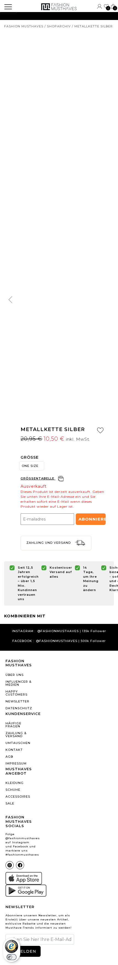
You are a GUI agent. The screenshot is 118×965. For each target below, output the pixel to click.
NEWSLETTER (17, 701)
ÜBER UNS (14, 675)
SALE (9, 803)
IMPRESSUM (16, 763)
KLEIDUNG (14, 783)
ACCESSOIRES (17, 796)
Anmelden (23, 951)
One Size (30, 466)
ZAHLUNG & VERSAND (16, 734)
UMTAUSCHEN (17, 743)
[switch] (11, 957)
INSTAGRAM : (23, 631)
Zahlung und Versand (49, 543)
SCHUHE (12, 790)
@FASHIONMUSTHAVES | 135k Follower (71, 631)
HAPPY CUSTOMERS (16, 693)
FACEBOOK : (23, 641)
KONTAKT (14, 750)
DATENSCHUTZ (18, 708)
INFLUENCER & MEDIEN (18, 683)
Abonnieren (92, 519)
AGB (9, 756)
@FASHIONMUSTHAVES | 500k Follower (71, 641)
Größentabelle (38, 478)
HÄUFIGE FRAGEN (13, 724)
